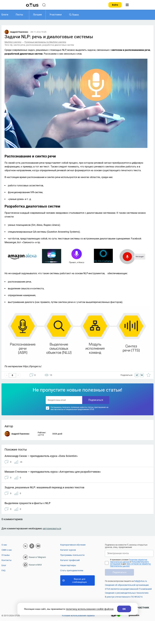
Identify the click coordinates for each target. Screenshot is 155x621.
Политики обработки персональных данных (128, 561)
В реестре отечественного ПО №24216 (124, 597)
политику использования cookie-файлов (90, 608)
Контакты (7, 560)
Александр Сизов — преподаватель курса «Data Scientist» (41, 456)
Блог (4, 565)
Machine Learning (13, 42)
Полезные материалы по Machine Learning (45, 42)
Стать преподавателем (71, 570)
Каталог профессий (70, 560)
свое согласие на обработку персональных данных (130, 565)
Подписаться (95, 400)
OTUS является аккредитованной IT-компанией (128, 589)
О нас (4, 545)
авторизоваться (52, 528)
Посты (19, 14)
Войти (115, 5)
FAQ (3, 570)
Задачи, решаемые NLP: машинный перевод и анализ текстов (44, 487)
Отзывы (6, 555)
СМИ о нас (7, 550)
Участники (55, 14)
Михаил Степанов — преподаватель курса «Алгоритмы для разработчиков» (53, 471)
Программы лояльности (72, 555)
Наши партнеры (68, 565)
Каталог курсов (68, 550)
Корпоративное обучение (73, 545)
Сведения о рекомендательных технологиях (126, 593)
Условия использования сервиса (78, 615)
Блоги (5, 14)
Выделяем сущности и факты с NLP (28, 503)
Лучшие (37, 14)
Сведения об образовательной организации (127, 585)
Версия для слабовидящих (79, 580)
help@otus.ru (140, 581)
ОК (124, 608)
